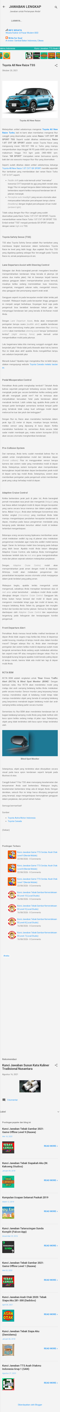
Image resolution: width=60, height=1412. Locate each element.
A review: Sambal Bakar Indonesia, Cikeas (25, 40)
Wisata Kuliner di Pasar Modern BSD (22, 33)
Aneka (6, 955)
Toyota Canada (15, 821)
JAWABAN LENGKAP (25, 7)
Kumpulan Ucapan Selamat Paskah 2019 (25, 1197)
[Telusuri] (56, 7)
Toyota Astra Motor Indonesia (21, 818)
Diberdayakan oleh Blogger (30, 1404)
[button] (56, 66)
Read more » (51, 1146)
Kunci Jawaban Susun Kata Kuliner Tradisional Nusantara (25, 1067)
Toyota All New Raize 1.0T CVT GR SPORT (21, 168)
